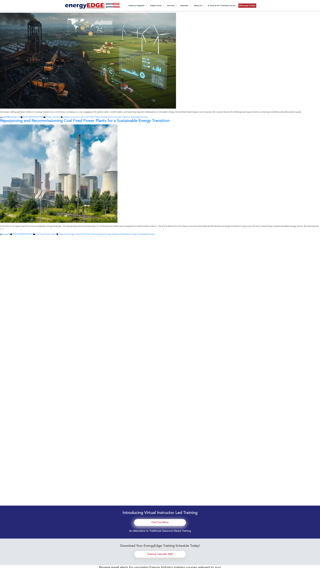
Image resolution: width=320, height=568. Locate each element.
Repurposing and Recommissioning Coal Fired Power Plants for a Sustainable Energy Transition (85, 121)
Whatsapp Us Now (247, 5)
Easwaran (6, 234)
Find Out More (160, 522)
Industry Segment (136, 5)
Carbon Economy (70, 117)
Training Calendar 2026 (160, 554)
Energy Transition (53, 117)
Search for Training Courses (223, 5)
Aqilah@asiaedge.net (11, 117)
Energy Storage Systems (108, 234)
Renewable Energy (139, 117)
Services (171, 5)
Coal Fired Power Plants (89, 117)
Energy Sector (107, 117)
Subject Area (156, 5)
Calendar (184, 5)
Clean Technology (66, 234)
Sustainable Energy (146, 234)
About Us (198, 5)
